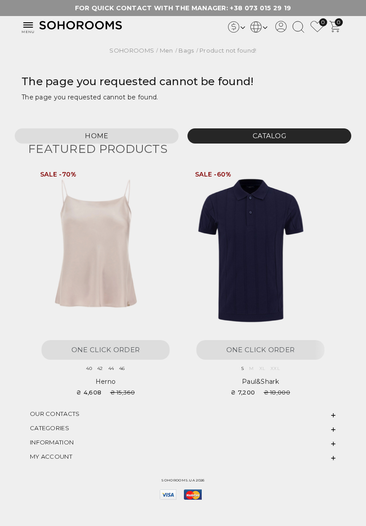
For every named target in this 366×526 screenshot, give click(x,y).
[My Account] (281, 30)
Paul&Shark (260, 382)
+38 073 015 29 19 (260, 8)
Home (96, 136)
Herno (106, 382)
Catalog (269, 136)
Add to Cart (160, 177)
